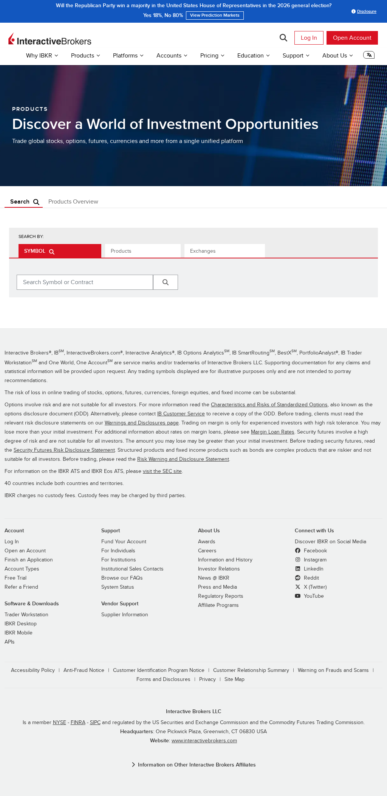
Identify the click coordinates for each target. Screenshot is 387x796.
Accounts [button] (168, 55)
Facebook (314, 550)
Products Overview (73, 201)
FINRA (78, 722)
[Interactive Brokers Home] (49, 38)
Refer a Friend (21, 587)
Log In (309, 38)
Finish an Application (29, 560)
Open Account (352, 38)
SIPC (95, 722)
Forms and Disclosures (163, 679)
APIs (10, 642)
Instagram (314, 560)
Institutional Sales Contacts (132, 569)
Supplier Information (124, 614)
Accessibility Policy (33, 670)
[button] (369, 57)
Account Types (22, 569)
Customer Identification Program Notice (158, 670)
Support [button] (293, 55)
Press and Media (217, 587)
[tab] (60, 251)
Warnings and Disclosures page (142, 423)
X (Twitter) (314, 587)
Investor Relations (219, 569)
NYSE (59, 722)
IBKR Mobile (19, 633)
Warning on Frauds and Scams (333, 670)
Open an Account (25, 550)
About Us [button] (334, 55)
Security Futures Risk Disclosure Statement (64, 450)
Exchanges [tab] (203, 251)
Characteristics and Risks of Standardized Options (269, 404)
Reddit (310, 578)
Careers (207, 550)
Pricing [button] (209, 55)
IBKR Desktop (21, 623)
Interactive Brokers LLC (193, 711)
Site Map (234, 679)
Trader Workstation (26, 614)
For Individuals (118, 550)
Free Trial (15, 578)
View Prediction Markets (215, 15)
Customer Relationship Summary (251, 670)
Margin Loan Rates (272, 432)
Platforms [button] (125, 55)
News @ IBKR (213, 578)
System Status (117, 587)
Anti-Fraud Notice (83, 670)
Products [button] (82, 55)
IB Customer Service (181, 413)
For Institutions (118, 560)
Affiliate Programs (218, 605)
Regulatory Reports (220, 596)
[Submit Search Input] (165, 282)
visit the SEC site (162, 471)
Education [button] (250, 55)
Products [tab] (121, 251)
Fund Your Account (123, 541)
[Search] (283, 38)
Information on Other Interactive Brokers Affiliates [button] (197, 765)
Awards (206, 541)
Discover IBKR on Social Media (330, 541)
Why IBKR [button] (39, 55)
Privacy (207, 679)
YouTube (313, 596)
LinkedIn (313, 569)
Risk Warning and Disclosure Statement (183, 459)
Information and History (225, 560)
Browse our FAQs (122, 578)
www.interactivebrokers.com (204, 740)
